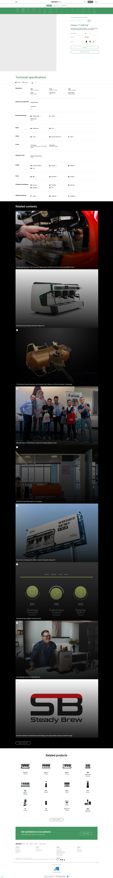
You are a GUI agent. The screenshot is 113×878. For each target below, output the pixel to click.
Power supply (33, 145)
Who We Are (18, 848)
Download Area (59, 855)
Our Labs (17, 852)
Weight (32, 92)
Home (27, 843)
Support (90, 1)
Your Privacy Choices (60, 876)
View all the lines (56, 819)
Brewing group (33, 118)
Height (50, 88)
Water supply (51, 145)
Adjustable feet (52, 92)
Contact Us (79, 848)
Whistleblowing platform (61, 852)
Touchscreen (33, 106)
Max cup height (71, 92)
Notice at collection (49, 876)
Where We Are (79, 850)
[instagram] (56, 859)
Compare (84, 47)
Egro (37, 851)
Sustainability (18, 851)
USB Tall (89, 20)
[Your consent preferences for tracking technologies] (2, 877)
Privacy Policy (59, 848)
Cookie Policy (58, 850)
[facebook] (62, 859)
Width (32, 88)
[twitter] (58, 859)
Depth (69, 88)
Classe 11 (36, 843)
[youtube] (64, 859)
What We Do (18, 850)
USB (85, 20)
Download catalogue (85, 51)
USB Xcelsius (73, 20)
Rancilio (31, 843)
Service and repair (59, 853)
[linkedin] (60, 859)
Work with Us (79, 851)
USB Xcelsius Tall (80, 20)
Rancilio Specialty (39, 850)
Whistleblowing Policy (60, 851)
